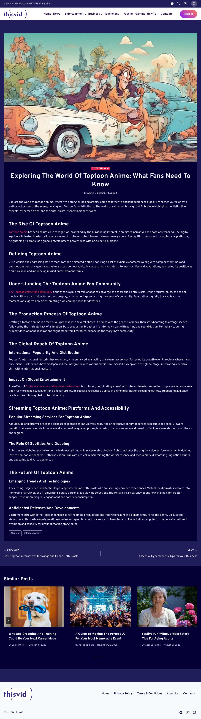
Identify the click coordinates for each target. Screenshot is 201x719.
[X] (179, 4)
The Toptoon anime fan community (30, 292)
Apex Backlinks (86, 645)
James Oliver (18, 645)
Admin (90, 193)
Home (47, 14)
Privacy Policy (123, 693)
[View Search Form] (194, 4)
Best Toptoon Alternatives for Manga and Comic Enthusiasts (41, 553)
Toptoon (15, 533)
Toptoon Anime (32, 533)
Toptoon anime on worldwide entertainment (53, 386)
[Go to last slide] (8, 620)
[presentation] (34, 606)
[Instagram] (185, 4)
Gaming (140, 14)
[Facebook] (172, 4)
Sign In (188, 14)
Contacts (167, 14)
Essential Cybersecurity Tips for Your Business (168, 553)
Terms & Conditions (149, 693)
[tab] (94, 657)
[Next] (192, 620)
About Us (173, 693)
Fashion (128, 14)
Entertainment (100, 168)
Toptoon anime (18, 232)
